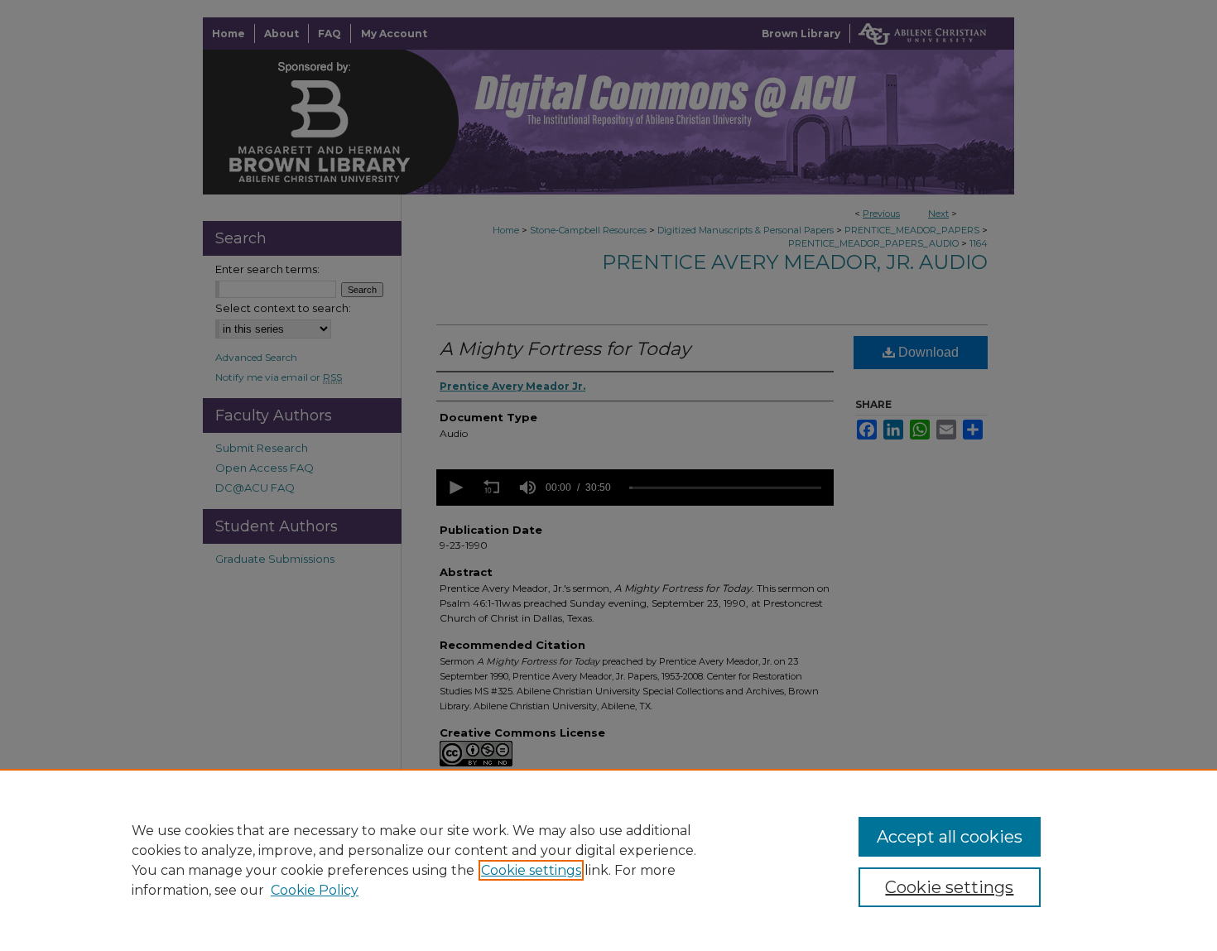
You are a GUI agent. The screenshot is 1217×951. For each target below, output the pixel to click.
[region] (608, 860)
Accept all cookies (949, 837)
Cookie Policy (314, 890)
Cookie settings (531, 870)
